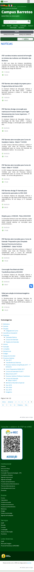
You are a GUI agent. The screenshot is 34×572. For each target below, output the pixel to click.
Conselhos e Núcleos (7, 475)
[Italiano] (9, 5)
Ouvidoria (21, 27)
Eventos (5, 326)
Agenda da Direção (6, 479)
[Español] (4, 5)
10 (3, 405)
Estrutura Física (5, 468)
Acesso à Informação (7, 532)
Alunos (5, 344)
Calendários (4, 500)
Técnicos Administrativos (8, 486)
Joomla (29, 563)
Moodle (9, 26)
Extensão (6, 335)
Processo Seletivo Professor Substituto (18, 376)
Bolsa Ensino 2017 (11, 374)
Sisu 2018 (9, 385)
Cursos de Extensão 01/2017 (14, 371)
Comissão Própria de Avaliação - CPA (11, 473)
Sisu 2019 (9, 390)
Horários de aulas (6, 502)
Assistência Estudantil (10, 333)
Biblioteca (6, 324)
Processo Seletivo (8, 358)
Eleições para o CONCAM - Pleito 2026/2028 (16, 216)
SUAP (3, 26)
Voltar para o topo (27, 417)
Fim (26, 405)
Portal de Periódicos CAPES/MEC (10, 546)
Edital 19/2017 (12, 380)
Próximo (20, 405)
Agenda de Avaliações (7, 515)
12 (10, 405)
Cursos (3, 498)
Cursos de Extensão (12, 340)
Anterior (10, 402)
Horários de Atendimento (8, 507)
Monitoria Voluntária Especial (15, 383)
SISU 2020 (9, 387)
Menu (26, 39)
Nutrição (6, 347)
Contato (15, 26)
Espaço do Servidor (25, 34)
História (3, 466)
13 (14, 405)
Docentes (3, 490)
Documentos (4, 471)
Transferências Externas (13, 362)
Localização (23, 26)
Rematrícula (7, 351)
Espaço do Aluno (9, 34)
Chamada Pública (11, 337)
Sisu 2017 (9, 360)
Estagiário (9, 392)
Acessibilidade (12, 6)
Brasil (6, 1)
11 (6, 405)
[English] (1, 5)
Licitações (6, 349)
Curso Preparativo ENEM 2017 (15, 369)
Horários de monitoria (7, 504)
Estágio (5, 353)
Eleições (5, 329)
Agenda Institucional (7, 477)
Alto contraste (21, 6)
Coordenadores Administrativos (10, 484)
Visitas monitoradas (6, 513)
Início (4, 402)
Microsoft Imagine (6, 543)
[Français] (11, 5)
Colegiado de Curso (12, 331)
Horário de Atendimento (8, 482)
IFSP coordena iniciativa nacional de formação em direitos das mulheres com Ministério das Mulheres (17, 58)
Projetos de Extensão (12, 342)
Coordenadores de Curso (8, 488)
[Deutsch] (6, 5)
